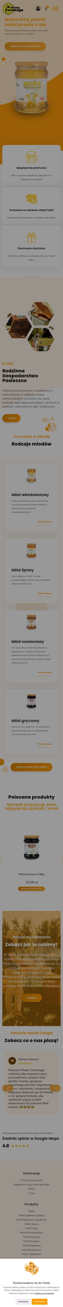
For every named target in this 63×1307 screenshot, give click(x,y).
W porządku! (39, 1301)
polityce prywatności (44, 1293)
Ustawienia (23, 1301)
